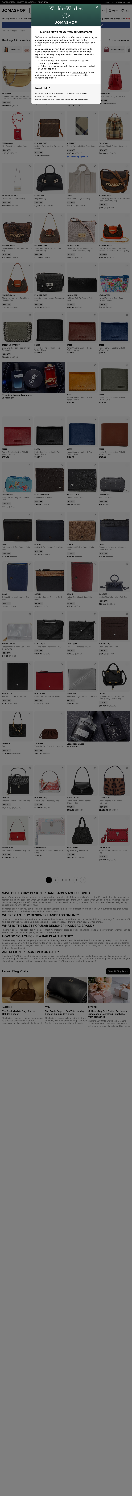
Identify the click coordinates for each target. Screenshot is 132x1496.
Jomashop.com (43, 40)
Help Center (83, 99)
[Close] (97, 7)
